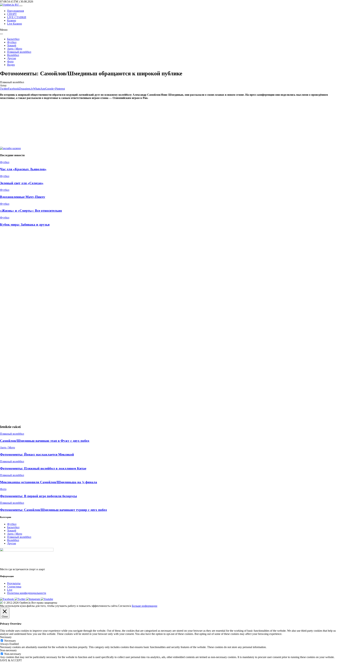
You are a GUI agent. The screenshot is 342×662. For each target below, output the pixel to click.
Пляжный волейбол (19, 51)
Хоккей (11, 45)
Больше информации (144, 605)
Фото (10, 61)
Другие (11, 58)
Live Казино (14, 23)
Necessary (10, 640)
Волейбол (13, 55)
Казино (11, 20)
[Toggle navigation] (21, 5)
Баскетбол (13, 39)
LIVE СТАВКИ (16, 17)
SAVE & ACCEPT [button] (11, 660)
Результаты (13, 583)
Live (9, 589)
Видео (11, 64)
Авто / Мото (14, 48)
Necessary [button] (6, 637)
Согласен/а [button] (124, 605)
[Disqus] (171, 277)
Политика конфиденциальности (26, 593)
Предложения (15, 10)
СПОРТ (12, 14)
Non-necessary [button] (8, 650)
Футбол (11, 42)
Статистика (14, 586)
